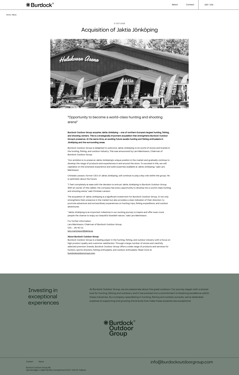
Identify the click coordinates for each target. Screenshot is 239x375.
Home (8, 15)
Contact (190, 5)
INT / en (209, 5)
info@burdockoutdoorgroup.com (182, 362)
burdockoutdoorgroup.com (81, 253)
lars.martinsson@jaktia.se (80, 231)
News (175, 5)
